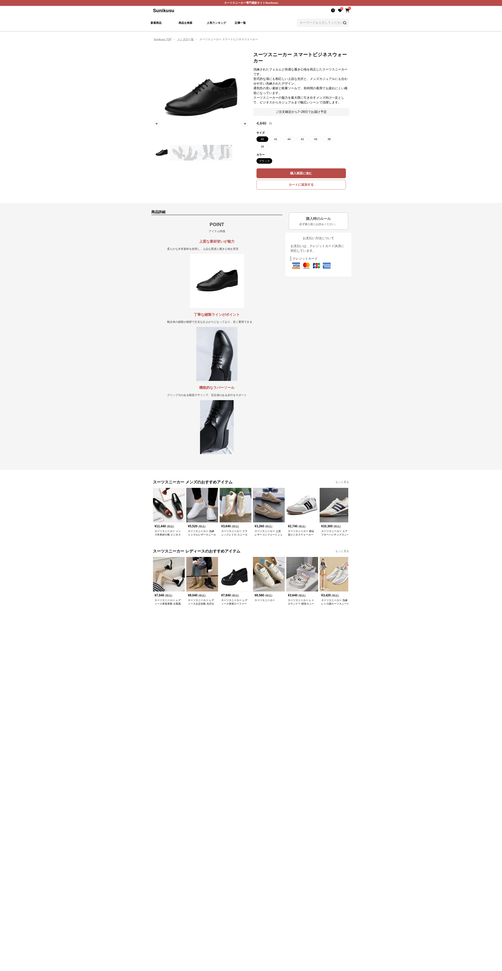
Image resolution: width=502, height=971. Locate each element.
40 (262, 139)
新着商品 (156, 22)
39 (262, 146)
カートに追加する (301, 184)
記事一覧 (240, 22)
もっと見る (342, 482)
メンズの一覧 (185, 39)
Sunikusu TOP (163, 39)
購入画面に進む (301, 173)
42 (302, 139)
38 (329, 139)
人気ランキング (216, 22)
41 (275, 139)
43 (315, 139)
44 (289, 139)
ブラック (264, 160)
